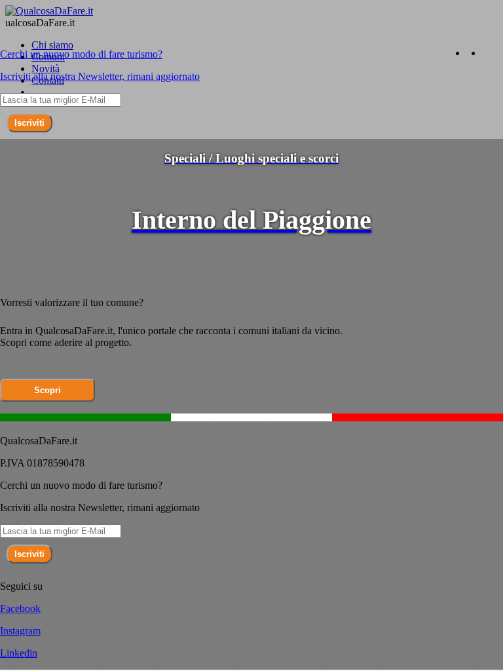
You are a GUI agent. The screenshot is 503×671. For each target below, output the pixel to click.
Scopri (47, 390)
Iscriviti (29, 123)
